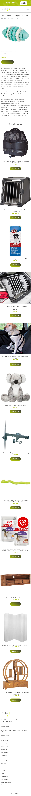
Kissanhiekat (4, 746)
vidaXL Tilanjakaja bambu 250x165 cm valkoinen (15, 645)
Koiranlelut (4, 758)
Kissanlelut (4, 749)
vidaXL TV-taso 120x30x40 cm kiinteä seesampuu (15, 598)
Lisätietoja (7, 62)
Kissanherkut (4, 744)
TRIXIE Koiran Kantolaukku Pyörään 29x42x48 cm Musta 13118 (15, 161)
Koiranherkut (4, 755)
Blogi (2, 773)
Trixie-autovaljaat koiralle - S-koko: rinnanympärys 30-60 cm (15, 357)
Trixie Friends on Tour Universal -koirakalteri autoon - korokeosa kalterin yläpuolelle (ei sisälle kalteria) (15, 307)
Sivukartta (3, 785)
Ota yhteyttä (4, 776)
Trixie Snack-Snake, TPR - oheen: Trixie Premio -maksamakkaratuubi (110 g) (15, 501)
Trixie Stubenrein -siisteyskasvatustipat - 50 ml (15, 259)
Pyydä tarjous (23, 3)
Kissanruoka (4, 752)
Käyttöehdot (4, 779)
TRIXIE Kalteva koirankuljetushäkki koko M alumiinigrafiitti (15, 210)
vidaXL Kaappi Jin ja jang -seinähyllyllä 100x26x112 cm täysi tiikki (15, 693)
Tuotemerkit (11, 51)
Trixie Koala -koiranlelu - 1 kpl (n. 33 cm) (15, 405)
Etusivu (3, 18)
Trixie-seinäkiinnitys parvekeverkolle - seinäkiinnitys (15, 453)
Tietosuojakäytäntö (6, 782)
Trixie (16, 51)
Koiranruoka (4, 761)
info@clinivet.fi (5, 735)
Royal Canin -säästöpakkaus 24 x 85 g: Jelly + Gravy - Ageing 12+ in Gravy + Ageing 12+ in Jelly (15, 549)
